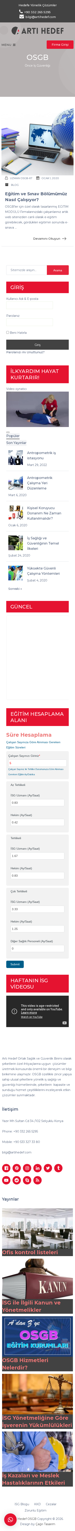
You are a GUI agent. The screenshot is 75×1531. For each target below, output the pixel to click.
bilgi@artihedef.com (16, 1152)
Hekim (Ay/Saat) (21, 815)
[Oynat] (8, 432)
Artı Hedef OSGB (24, 1519)
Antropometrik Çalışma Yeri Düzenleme (39, 483)
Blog (15, 184)
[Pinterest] (16, 1168)
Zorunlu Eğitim (35, 1510)
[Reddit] (16, 1180)
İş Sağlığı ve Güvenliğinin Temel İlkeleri (43, 543)
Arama (57, 270)
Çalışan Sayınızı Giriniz (24, 755)
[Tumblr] (58, 1168)
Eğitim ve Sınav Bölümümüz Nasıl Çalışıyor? (36, 196)
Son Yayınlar (16, 443)
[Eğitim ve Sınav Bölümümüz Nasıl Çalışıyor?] (37, 140)
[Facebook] (6, 1168)
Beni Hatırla (18, 333)
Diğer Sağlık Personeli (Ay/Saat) (32, 941)
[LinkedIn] (37, 1168)
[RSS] (37, 1180)
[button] (10, 1519)
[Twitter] (48, 1168)
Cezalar (51, 1504)
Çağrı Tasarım (45, 1524)
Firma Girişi (60, 45)
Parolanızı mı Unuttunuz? (25, 352)
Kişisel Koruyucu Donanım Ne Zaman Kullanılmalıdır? (44, 513)
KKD (37, 1504)
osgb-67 (26, 178)
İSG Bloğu (22, 1504)
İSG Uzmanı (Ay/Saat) (25, 795)
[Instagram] (27, 1168)
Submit (15, 964)
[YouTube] (6, 1180)
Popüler (13, 436)
